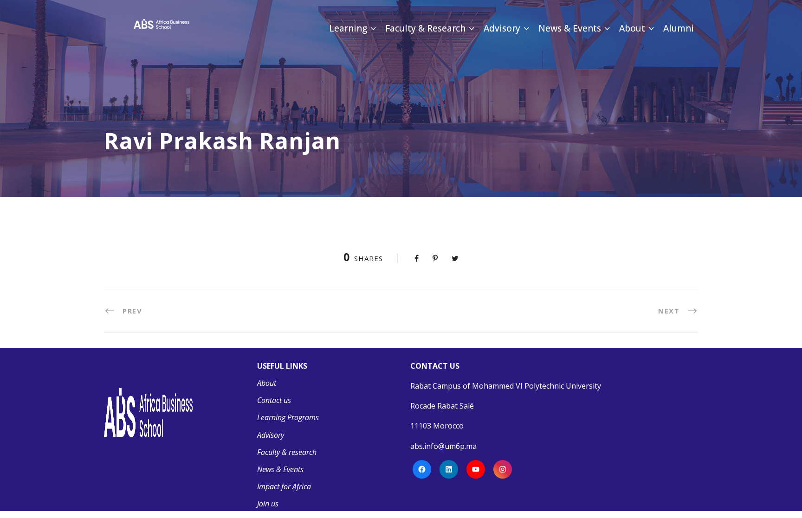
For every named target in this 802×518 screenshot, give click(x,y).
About (632, 28)
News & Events (569, 28)
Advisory (502, 28)
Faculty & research (287, 452)
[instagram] (307, 50)
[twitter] (272, 50)
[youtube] (290, 50)
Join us (267, 504)
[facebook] (237, 50)
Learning (348, 28)
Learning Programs (288, 417)
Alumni (678, 28)
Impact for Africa (284, 486)
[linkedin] (254, 50)
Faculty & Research (425, 28)
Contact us (274, 400)
